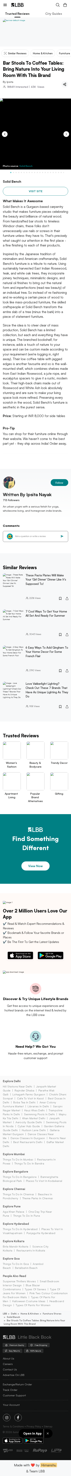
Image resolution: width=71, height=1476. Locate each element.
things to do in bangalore (20, 1176)
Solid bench (13, 1317)
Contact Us (10, 1369)
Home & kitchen (30, 1313)
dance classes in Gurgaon (28, 1138)
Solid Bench (26, 166)
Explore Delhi (12, 1081)
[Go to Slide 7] (26, 172)
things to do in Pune (26, 1215)
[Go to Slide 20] (61, 172)
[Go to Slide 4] (19, 172)
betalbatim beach (26, 1267)
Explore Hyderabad (16, 1224)
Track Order (10, 1389)
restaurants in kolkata (30, 1250)
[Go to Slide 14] (45, 172)
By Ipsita (8, 81)
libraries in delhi (38, 1106)
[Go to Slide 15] (48, 172)
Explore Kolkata (13, 1241)
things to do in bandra (29, 1163)
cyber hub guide (29, 1126)
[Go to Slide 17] (53, 172)
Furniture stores (52, 1313)
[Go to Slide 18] (56, 172)
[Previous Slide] (4, 134)
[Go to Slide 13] (42, 172)
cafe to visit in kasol (30, 1098)
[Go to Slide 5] (21, 172)
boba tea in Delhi (24, 1102)
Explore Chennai (14, 1189)
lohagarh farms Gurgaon (28, 1094)
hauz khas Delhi (34, 1110)
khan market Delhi (33, 1118)
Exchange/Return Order (17, 1384)
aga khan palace (13, 1211)
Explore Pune (11, 1206)
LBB (5, 1313)
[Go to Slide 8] (29, 172)
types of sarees (35, 1289)
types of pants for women (33, 1305)
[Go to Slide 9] (32, 172)
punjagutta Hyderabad (41, 1233)
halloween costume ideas (28, 1301)
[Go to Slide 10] (34, 172)
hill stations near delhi (17, 1086)
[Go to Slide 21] (64, 172)
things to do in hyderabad (20, 1229)
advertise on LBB (13, 1375)
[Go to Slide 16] (50, 172)
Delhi (14, 1313)
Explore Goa (11, 1258)
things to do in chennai (18, 1194)
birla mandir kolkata (15, 1246)
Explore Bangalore (15, 1171)
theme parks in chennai (37, 1198)
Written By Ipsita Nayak (27, 494)
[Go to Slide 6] (24, 172)
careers (8, 1364)
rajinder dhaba (24, 1090)
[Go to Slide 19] (58, 172)
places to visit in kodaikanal (44, 1180)
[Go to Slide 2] (13, 172)
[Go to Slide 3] (16, 172)
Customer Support (14, 1395)
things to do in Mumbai (18, 1159)
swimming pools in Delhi (39, 1114)
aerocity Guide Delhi (29, 1122)
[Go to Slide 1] (11, 172)
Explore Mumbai (14, 1154)
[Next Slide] (66, 134)
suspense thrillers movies (19, 1281)
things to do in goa (16, 1263)
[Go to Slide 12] (40, 172)
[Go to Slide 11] (37, 172)
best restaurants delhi (27, 1142)
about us (8, 1358)
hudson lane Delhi (34, 1130)
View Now (35, 866)
